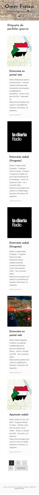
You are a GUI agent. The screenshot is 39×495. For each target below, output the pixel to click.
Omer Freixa (19, 6)
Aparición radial (18, 414)
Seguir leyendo (14, 115)
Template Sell (19, 488)
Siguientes (21, 468)
